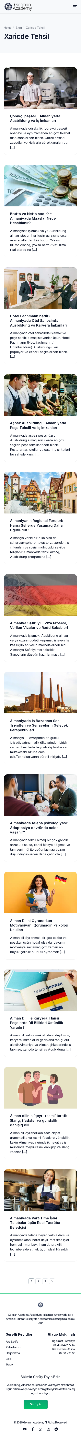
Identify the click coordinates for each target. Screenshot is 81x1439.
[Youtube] (25, 1429)
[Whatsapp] (40, 1429)
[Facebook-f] (32, 1429)
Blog (8, 1358)
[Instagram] (48, 1429)
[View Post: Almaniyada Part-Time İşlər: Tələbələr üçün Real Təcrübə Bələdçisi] (40, 1190)
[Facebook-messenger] (56, 1429)
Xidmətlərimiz (13, 1347)
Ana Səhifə (12, 1341)
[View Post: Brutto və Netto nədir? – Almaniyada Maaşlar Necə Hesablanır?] (40, 185)
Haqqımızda (13, 1353)
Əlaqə (9, 1364)
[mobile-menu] (73, 7)
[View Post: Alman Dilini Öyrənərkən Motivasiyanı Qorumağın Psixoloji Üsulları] (40, 892)
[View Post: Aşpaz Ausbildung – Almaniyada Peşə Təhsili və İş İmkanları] (40, 395)
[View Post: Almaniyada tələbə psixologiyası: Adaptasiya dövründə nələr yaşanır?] (40, 795)
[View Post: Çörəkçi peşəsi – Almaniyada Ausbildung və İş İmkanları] (40, 88)
